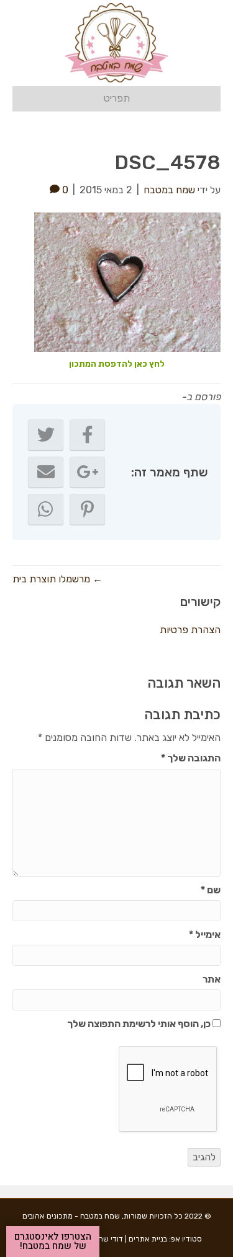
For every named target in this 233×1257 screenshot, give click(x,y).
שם (211, 890)
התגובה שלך (191, 758)
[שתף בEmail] (45, 472)
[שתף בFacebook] (87, 434)
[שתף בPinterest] (87, 509)
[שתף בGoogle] (87, 472)
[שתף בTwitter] (45, 434)
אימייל (205, 934)
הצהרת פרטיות (190, 630)
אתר (212, 979)
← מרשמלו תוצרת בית (57, 579)
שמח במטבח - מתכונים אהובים (71, 1216)
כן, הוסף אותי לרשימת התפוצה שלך (139, 1024)
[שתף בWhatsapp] (45, 509)
